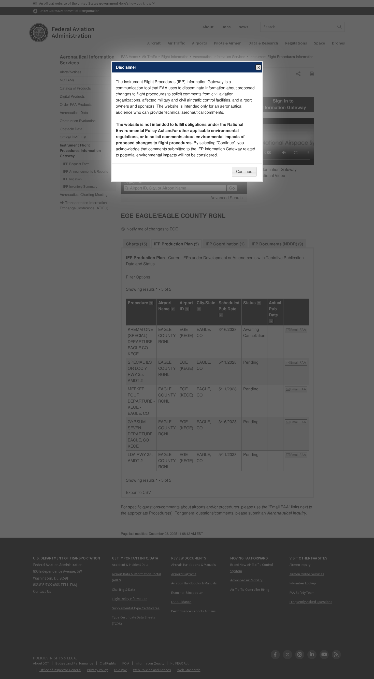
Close (258, 67)
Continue (244, 172)
